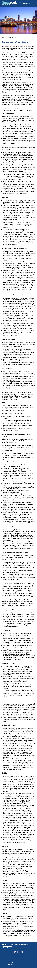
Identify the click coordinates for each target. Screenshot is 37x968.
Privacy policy (9, 962)
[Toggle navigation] (33, 3)
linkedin (15, 952)
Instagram (22, 952)
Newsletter (25, 3)
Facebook (18, 952)
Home (3, 37)
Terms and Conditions (25, 962)
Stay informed (7, 947)
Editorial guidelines (25, 959)
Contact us (9, 959)
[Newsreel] (9, 3)
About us (25, 956)
